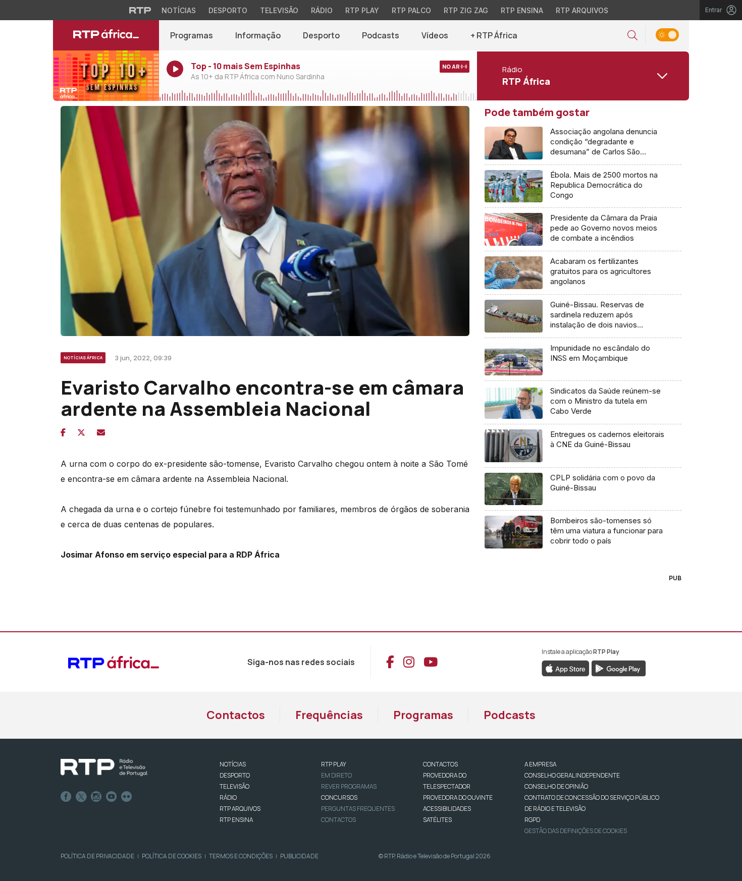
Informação (258, 35)
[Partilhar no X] (81, 432)
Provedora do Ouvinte (458, 797)
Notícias (179, 10)
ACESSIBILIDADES (447, 808)
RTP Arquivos (582, 10)
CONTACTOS (440, 764)
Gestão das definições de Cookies (575, 831)
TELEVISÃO (234, 786)
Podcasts (380, 35)
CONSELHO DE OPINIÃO (556, 786)
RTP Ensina (522, 10)
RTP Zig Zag (466, 10)
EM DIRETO (336, 775)
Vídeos (434, 35)
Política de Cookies (171, 856)
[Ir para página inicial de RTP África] (106, 35)
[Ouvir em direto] (106, 75)
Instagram (96, 796)
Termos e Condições (241, 856)
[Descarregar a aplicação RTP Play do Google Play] (618, 668)
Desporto (227, 10)
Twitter (81, 796)
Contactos (235, 715)
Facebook (66, 796)
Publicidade (299, 856)
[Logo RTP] (104, 767)
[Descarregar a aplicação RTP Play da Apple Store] (566, 668)
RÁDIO (228, 797)
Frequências (329, 715)
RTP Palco (411, 10)
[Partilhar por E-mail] (101, 432)
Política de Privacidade (97, 856)
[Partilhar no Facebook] (63, 432)
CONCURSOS (339, 797)
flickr (126, 796)
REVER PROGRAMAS (349, 786)
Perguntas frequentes (358, 808)
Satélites (437, 819)
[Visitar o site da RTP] (140, 10)
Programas (191, 35)
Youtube (111, 796)
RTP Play (362, 10)
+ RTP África (493, 35)
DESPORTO (235, 775)
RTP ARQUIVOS (240, 808)
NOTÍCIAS (233, 764)
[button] (632, 35)
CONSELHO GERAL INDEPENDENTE (572, 775)
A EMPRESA (540, 764)
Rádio (322, 10)
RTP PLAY (333, 764)
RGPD (532, 819)
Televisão (279, 10)
